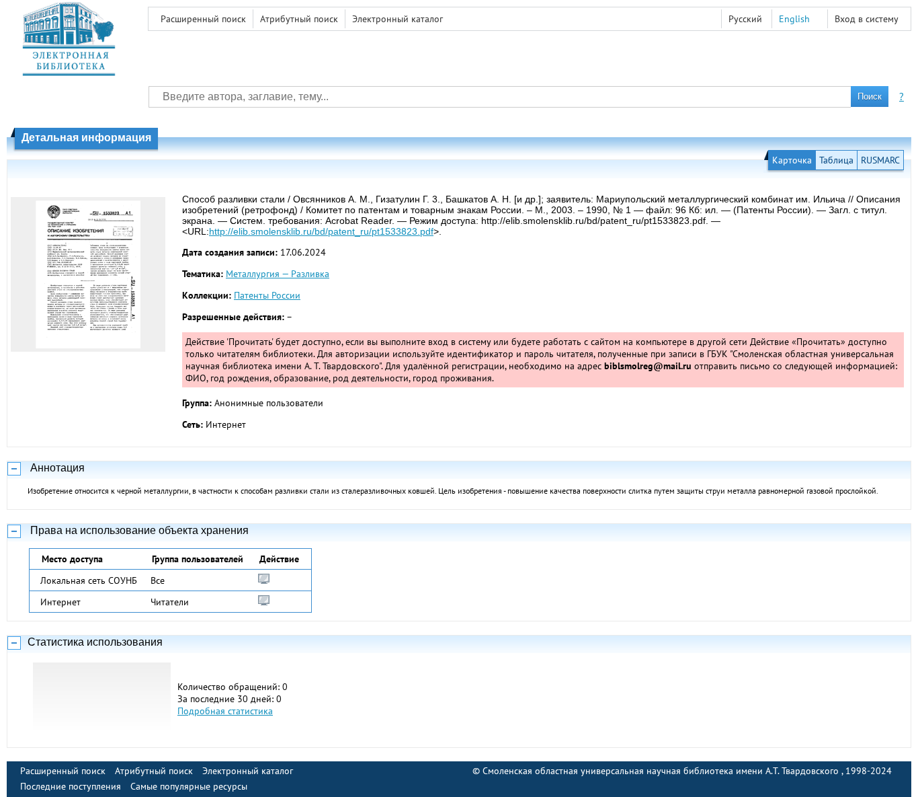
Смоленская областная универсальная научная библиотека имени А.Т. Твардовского (662, 771)
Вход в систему (867, 19)
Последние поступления (70, 786)
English (794, 19)
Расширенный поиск (203, 19)
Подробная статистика (225, 711)
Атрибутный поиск (299, 19)
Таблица (836, 160)
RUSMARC (880, 160)
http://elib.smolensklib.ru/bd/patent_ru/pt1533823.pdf (321, 231)
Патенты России (267, 295)
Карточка (792, 160)
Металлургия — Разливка (277, 274)
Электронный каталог (397, 19)
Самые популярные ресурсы (188, 786)
